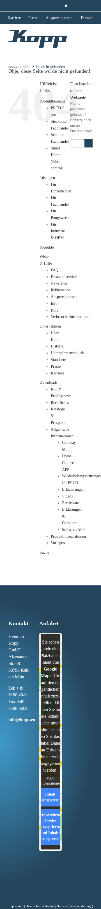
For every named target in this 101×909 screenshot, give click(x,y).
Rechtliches (60, 403)
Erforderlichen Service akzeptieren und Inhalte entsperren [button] (50, 827)
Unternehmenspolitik (67, 353)
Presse (56, 366)
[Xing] (27, 730)
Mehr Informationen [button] (50, 780)
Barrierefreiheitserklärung (74, 906)
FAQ (54, 270)
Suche (44, 552)
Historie (57, 346)
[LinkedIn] (21, 730)
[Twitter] (9, 739)
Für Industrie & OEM (58, 231)
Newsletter (59, 283)
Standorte (58, 360)
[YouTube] (15, 739)
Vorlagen (58, 543)
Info (54, 303)
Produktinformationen (68, 536)
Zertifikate (70, 503)
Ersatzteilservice (64, 277)
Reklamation (61, 290)
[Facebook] (9, 730)
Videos (67, 496)
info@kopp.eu (21, 719)
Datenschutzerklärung (40, 906)
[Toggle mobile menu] (90, 38)
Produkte (47, 247)
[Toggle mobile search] (80, 38)
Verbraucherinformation (70, 317)
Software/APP (73, 530)
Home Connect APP (68, 463)
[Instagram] (15, 730)
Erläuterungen (73, 489)
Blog (54, 310)
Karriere (57, 373)
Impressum (15, 906)
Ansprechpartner (64, 297)
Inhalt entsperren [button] (50, 797)
